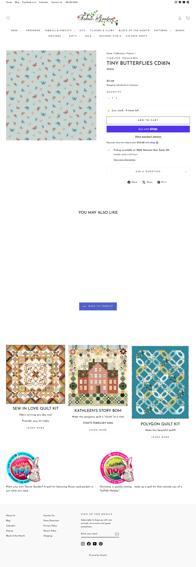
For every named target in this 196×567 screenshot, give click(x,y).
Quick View (27, 262)
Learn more (36, 428)
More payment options (148, 136)
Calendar (43, 2)
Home (9, 2)
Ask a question (148, 172)
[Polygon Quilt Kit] (160, 382)
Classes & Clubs (102, 31)
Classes (9, 531)
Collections (120, 54)
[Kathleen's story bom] (97, 375)
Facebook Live (29, 2)
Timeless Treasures (122, 58)
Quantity (114, 92)
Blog (17, 2)
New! (15, 31)
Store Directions (51, 521)
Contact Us (56, 2)
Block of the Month (134, 31)
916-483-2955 (72, 2)
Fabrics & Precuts (59, 31)
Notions (55, 36)
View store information (124, 160)
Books (180, 31)
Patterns (161, 31)
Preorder (33, 31)
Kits (83, 31)
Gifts (73, 36)
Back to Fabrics (100, 306)
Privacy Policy (50, 526)
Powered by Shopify (98, 555)
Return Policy (49, 531)
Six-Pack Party (136, 36)
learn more (98, 430)
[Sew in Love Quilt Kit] (35, 374)
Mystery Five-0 (110, 36)
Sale (88, 36)
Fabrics (130, 54)
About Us (10, 516)
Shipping (111, 85)
